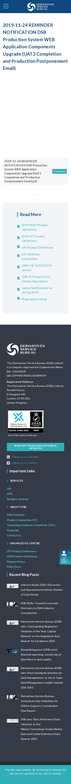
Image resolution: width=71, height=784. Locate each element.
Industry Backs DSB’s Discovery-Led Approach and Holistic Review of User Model (42, 589)
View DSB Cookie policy (38, 778)
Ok (20, 778)
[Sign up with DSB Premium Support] (65, 557)
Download (59, 171)
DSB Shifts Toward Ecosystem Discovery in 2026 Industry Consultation (39, 608)
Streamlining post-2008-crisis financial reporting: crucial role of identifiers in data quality (41, 654)
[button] (22, 435)
